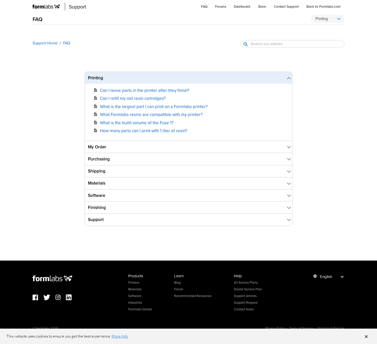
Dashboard (242, 6)
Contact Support (286, 6)
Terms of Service (301, 328)
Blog (177, 282)
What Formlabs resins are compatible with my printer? (151, 114)
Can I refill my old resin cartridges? (133, 98)
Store (262, 6)
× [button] (366, 336)
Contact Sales (244, 309)
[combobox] (292, 44)
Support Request (246, 302)
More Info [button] (120, 336)
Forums (220, 6)
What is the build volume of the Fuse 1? (137, 123)
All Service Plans (246, 282)
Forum (178, 289)
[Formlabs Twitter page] (49, 298)
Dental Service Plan (248, 289)
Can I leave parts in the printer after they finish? (144, 90)
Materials (135, 289)
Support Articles (245, 295)
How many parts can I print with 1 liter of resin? (143, 131)
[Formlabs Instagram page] (60, 298)
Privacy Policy (275, 328)
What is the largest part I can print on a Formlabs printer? (154, 106)
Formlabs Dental (140, 309)
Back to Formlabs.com (323, 6)
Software (134, 295)
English (326, 276)
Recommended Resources (193, 295)
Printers (133, 282)
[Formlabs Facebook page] (38, 298)
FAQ (204, 6)
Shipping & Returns (330, 328)
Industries (135, 302)
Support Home (45, 43)
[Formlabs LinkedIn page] (71, 298)
